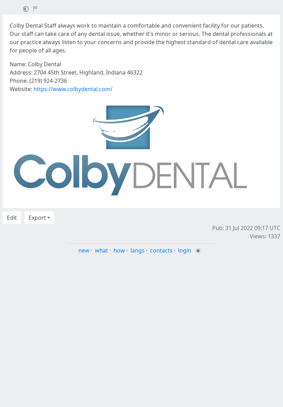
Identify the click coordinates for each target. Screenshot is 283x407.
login (184, 250)
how (119, 250)
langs (137, 250)
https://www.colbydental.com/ (73, 89)
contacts (161, 250)
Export (37, 217)
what (101, 250)
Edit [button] (12, 217)
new (83, 250)
